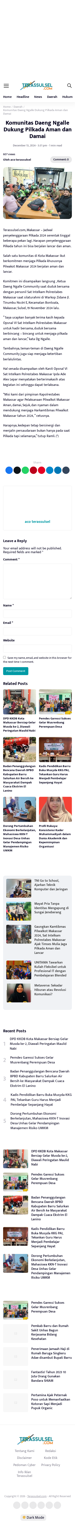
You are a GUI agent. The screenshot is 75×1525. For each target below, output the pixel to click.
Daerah (52, 97)
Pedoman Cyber (24, 1465)
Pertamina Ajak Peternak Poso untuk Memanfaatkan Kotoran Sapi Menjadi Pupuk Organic (50, 1401)
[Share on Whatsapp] (25, 470)
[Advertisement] (37, 39)
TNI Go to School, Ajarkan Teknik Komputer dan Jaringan (51, 885)
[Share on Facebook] (9, 470)
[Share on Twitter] (17, 470)
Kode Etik (50, 1458)
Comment (11, 560)
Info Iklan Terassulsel (24, 1474)
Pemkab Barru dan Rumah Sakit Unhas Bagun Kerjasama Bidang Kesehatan (50, 1332)
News (38, 97)
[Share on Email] (33, 470)
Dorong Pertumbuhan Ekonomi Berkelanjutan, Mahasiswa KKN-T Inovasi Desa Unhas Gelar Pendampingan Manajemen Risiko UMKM (19, 838)
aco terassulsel (37, 521)
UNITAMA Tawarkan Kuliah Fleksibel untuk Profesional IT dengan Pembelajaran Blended (50, 969)
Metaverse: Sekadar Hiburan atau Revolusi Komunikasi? (50, 990)
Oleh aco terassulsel (17, 159)
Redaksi (50, 1451)
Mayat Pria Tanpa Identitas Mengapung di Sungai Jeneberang (51, 908)
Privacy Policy (50, 1465)
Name (8, 606)
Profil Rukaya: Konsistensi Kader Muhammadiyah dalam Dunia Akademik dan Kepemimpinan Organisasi (55, 836)
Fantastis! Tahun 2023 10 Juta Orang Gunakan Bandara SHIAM (48, 1376)
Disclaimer (24, 1458)
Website (9, 640)
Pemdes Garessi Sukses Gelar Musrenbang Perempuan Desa (55, 722)
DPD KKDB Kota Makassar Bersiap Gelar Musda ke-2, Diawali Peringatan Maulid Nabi (19, 724)
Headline (23, 97)
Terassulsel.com (37, 1496)
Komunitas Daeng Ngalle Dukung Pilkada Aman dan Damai (38, 129)
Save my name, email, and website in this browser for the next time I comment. (37, 659)
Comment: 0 (61, 159)
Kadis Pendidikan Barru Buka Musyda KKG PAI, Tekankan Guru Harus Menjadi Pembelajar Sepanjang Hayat (54, 774)
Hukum (67, 97)
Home (7, 97)
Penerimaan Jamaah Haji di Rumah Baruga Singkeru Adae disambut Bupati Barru (51, 1353)
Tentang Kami (24, 1451)
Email (8, 623)
